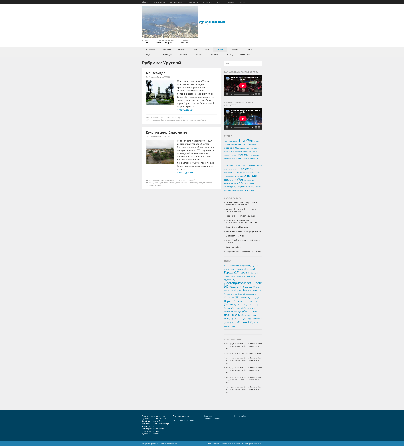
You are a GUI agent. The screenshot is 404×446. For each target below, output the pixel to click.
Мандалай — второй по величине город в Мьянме (242, 210)
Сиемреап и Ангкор (249, 183)
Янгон (253, 190)
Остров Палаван (229, 165)
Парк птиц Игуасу (253, 298)
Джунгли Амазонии (237, 276)
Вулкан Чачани (231, 269)
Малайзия (183, 54)
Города (150, 120)
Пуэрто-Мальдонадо (251, 305)
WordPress (257, 444)
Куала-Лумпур (243, 151)
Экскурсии (242, 2)
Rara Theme (236, 444)
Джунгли (227, 276)
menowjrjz (230, 368)
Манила (235, 155)
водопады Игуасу (229, 326)
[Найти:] (241, 63)
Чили (207, 49)
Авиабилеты (207, 2)
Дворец (157, 120)
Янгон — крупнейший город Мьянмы (243, 231)
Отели (219, 2)
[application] (243, 85)
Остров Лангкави (241, 162)
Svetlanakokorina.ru (212, 21)
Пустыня (241, 305)
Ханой (234, 190)
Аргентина (150, 49)
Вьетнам (234, 49)
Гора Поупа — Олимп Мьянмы (240, 216)
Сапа (242, 176)
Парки (243, 297)
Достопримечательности (171, 120)
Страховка (230, 2)
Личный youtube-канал (183, 421)
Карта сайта (240, 416)
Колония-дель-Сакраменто (166, 132)
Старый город (249, 315)
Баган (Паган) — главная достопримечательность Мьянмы (242, 221)
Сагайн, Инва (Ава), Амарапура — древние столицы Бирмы (241, 203)
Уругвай (220, 49)
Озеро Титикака (232, 294)
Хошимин (240, 190)
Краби (247, 148)
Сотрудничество (176, 2)
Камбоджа (167, 54)
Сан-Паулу (257, 172)
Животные (236, 287)
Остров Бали (241, 158)
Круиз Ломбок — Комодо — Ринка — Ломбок (243, 241)
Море (239, 290)
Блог (150, 117)
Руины (239, 308)
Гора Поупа (253, 144)
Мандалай (227, 155)
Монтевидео (155, 73)
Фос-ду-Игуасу (232, 323)
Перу (195, 49)
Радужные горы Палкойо (251, 353)
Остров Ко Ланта (229, 162)
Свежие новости (170, 117)
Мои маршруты (159, 2)
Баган (235, 141)
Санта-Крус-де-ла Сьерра (232, 176)
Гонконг (249, 49)
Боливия (181, 49)
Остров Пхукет (252, 165)
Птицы (233, 305)
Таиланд (229, 54)
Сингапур (214, 54)
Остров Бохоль (253, 158)
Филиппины (245, 54)
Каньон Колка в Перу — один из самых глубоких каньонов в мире (244, 346)
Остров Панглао (240, 165)
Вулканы (241, 269)
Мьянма (198, 54)
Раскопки (229, 308)
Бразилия (167, 49)
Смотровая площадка (241, 313)
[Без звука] (256, 94)
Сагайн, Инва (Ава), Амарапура (244, 172)
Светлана (153, 77)
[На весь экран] (259, 94)
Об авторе (145, 2)
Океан (241, 294)
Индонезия (150, 54)
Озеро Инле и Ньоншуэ (237, 227)
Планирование (192, 2)
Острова (231, 297)
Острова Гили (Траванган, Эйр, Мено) (244, 251)
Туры (238, 318)
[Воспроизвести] (227, 94)
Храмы (203, 120)
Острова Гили (233, 169)
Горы (245, 272)
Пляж (241, 301)
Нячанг (252, 155)
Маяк (200, 183)
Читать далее (184, 110)
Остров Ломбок (253, 162)
